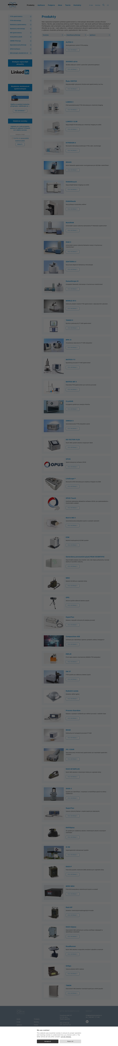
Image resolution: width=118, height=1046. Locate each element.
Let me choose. (66, 1036)
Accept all (47, 1041)
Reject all (70, 1041)
